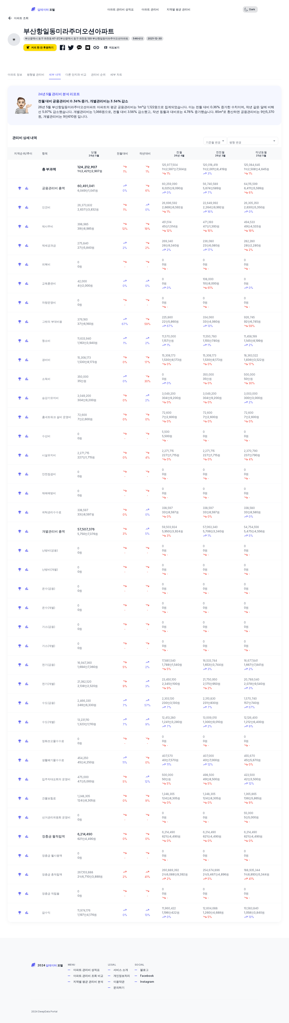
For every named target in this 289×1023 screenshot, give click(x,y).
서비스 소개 (120, 969)
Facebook (147, 975)
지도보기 (114, 47)
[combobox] (215, 140)
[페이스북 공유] (62, 47)
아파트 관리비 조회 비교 (88, 975)
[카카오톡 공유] (79, 47)
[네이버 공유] (88, 47)
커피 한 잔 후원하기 (42, 47)
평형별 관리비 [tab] (35, 74)
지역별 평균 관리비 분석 (88, 981)
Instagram (147, 981)
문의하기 (118, 987)
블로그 (144, 969)
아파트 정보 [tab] (15, 74)
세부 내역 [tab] (55, 74)
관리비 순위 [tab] (98, 74)
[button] (250, 9)
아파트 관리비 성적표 (86, 969)
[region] (144, 534)
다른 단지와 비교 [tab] (75, 74)
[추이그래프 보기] (26, 188)
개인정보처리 (121, 975)
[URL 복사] (96, 47)
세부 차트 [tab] (116, 74)
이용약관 (118, 981)
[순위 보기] (19, 188)
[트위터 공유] (71, 47)
